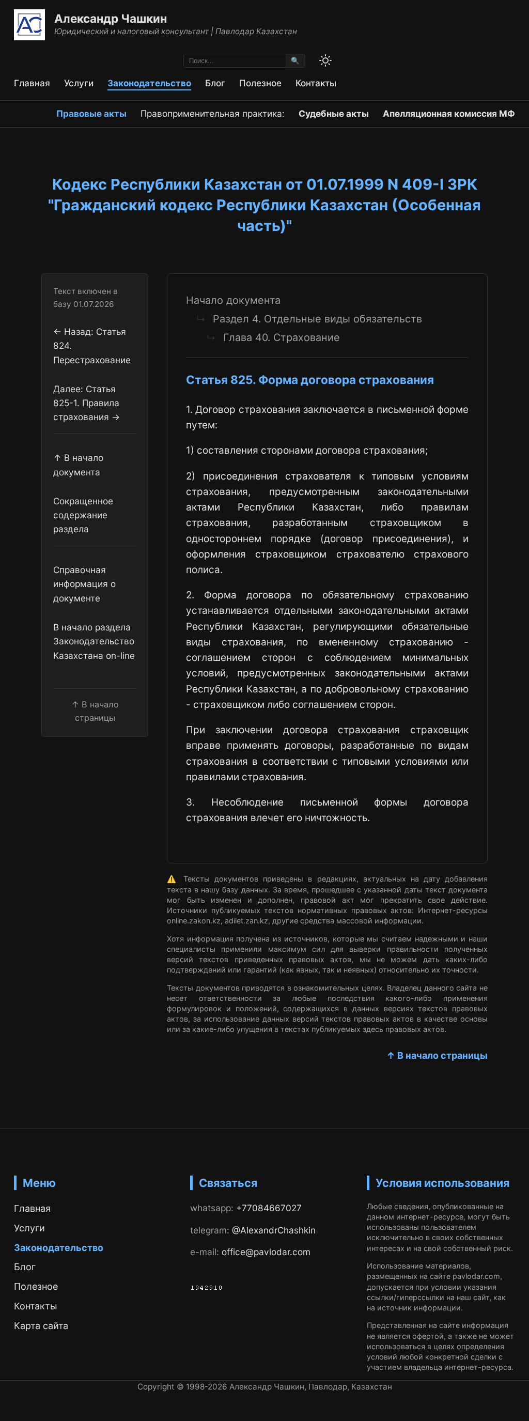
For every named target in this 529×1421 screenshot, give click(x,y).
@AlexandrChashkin (274, 1230)
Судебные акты (334, 113)
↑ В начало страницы (437, 1055)
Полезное (260, 83)
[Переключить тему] (325, 60)
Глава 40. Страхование (281, 337)
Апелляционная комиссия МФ (449, 113)
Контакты (315, 83)
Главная (32, 83)
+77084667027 (269, 1207)
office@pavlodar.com (266, 1251)
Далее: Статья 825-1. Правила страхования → (86, 403)
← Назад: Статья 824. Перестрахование (92, 345)
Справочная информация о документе (84, 584)
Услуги (79, 83)
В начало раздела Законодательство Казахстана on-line (94, 641)
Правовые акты (91, 113)
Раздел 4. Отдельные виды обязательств (317, 319)
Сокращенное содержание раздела (83, 515)
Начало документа (233, 300)
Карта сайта (41, 1325)
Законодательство (149, 83)
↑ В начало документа (78, 464)
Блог (215, 83)
